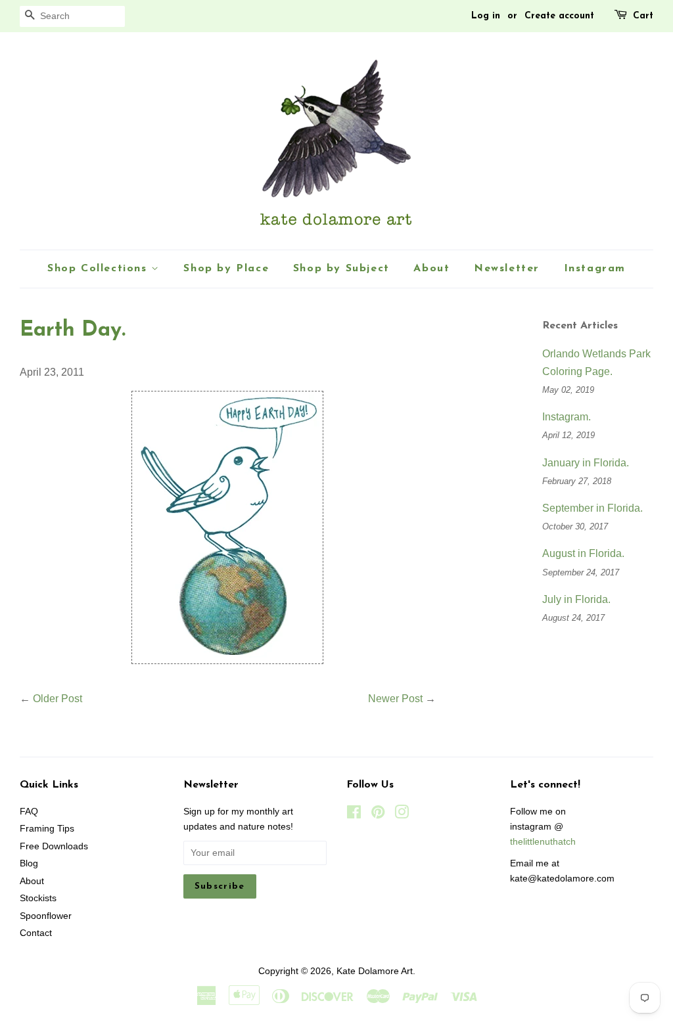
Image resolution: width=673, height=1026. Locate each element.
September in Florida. (592, 508)
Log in (485, 16)
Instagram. (566, 416)
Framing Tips (47, 829)
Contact (36, 933)
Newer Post (395, 698)
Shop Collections (99, 268)
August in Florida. (583, 553)
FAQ (29, 811)
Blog (29, 863)
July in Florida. (576, 599)
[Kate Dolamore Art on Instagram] (401, 815)
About (431, 268)
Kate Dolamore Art (374, 971)
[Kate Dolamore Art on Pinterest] (378, 815)
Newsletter (507, 268)
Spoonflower (46, 916)
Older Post (57, 698)
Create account (559, 16)
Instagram (595, 268)
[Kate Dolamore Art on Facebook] (353, 815)
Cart (643, 16)
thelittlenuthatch (543, 842)
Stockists (38, 898)
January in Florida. (585, 462)
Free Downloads (54, 846)
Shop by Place (226, 268)
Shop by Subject (341, 268)
